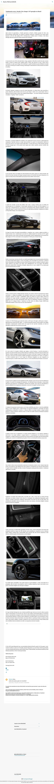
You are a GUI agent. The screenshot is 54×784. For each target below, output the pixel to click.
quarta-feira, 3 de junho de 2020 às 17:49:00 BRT (19, 682)
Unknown (11, 679)
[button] (6, 15)
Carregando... (16, 775)
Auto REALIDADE (9, 2)
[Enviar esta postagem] (6, 668)
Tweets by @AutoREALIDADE (19, 755)
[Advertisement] (27, 712)
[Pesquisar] (52, 2)
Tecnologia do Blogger (28, 778)
